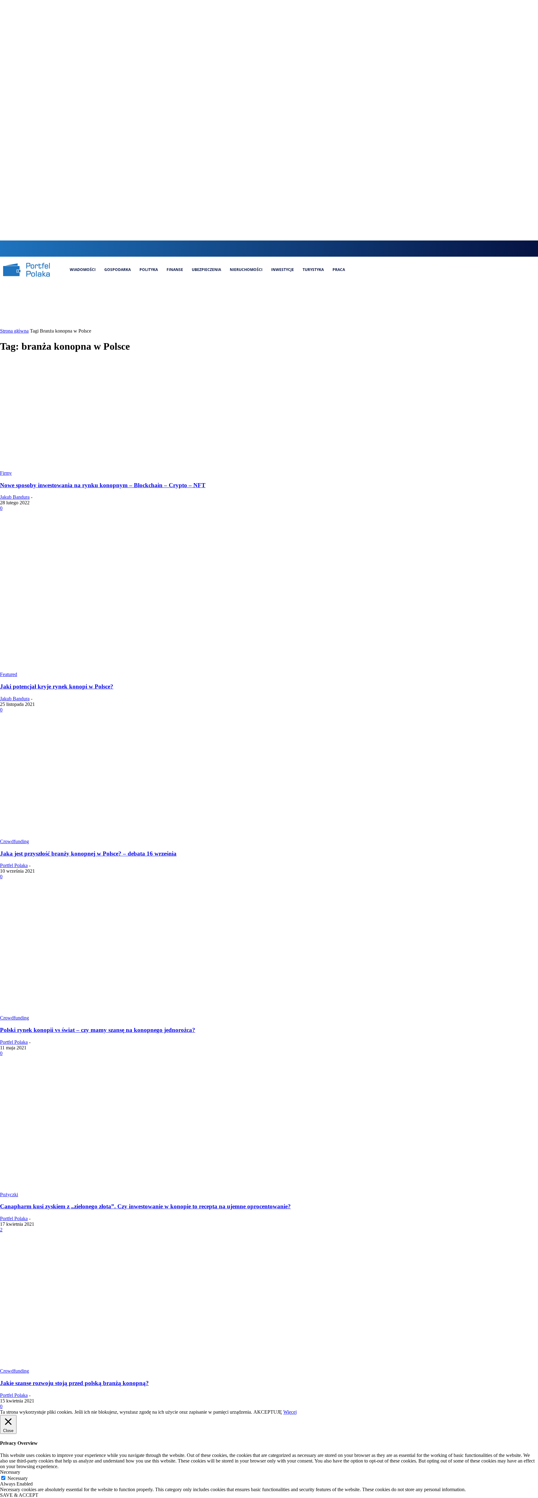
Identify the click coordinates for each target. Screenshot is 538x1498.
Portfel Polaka (14, 865)
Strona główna (14, 331)
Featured (8, 674)
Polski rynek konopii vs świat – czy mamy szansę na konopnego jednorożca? (97, 1030)
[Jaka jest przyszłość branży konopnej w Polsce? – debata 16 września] (119, 835)
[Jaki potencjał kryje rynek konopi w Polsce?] (119, 668)
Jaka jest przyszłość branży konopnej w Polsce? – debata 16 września (88, 853)
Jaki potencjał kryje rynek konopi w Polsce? (56, 686)
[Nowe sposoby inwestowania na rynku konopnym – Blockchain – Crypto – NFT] (99, 467)
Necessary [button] (10, 1472)
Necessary (17, 1478)
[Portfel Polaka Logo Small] (26, 270)
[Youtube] (297, 248)
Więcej (290, 1412)
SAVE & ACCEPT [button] (19, 1495)
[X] (287, 248)
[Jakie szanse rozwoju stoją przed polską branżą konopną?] (119, 1365)
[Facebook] (255, 248)
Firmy (6, 473)
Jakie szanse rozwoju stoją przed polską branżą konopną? (74, 1383)
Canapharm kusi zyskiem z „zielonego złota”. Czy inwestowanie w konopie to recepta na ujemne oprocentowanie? (145, 1206)
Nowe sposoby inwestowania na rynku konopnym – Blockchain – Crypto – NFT (102, 485)
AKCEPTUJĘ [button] (267, 1412)
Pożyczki (9, 1194)
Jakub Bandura (15, 497)
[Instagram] (266, 248)
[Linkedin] (276, 248)
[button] (243, 247)
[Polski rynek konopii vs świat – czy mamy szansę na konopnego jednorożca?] (119, 1012)
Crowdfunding (14, 841)
